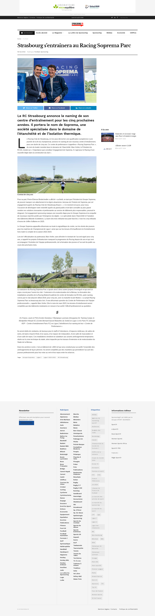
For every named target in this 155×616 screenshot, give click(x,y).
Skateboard (77, 502)
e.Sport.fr (115, 429)
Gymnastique (65, 544)
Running (76, 491)
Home (19, 39)
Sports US (77, 534)
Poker (75, 464)
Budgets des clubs (96, 431)
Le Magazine (57, 33)
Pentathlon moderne (77, 448)
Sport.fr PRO (116, 448)
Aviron (62, 430)
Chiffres (133, 33)
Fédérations (64, 523)
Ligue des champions (96, 527)
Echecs (62, 509)
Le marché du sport (97, 510)
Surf (75, 542)
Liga (98, 514)
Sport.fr (114, 424)
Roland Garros (97, 576)
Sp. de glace (78, 513)
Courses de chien (64, 483)
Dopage (63, 501)
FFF (93, 475)
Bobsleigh (64, 454)
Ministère (76, 419)
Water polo (77, 579)
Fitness (63, 525)
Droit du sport (65, 506)
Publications (78, 470)
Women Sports (97, 594)
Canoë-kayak (65, 471)
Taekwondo (77, 545)
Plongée (76, 461)
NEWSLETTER (26, 423)
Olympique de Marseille (97, 547)
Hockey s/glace (63, 563)
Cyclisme (63, 492)
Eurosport (95, 467)
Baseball (63, 440)
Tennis (75, 551)
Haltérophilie (65, 546)
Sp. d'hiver (77, 510)
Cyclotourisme (65, 495)
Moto (75, 422)
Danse (62, 498)
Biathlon (63, 449)
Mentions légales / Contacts (26, 17)
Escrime (63, 520)
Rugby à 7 (77, 485)
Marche (76, 414)
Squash (76, 537)
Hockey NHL (64, 560)
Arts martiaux (65, 419)
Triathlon (76, 568)
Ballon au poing (63, 437)
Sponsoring (97, 33)
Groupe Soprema (28, 357)
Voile (75, 571)
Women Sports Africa (119, 443)
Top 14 (94, 587)
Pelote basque (78, 444)
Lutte (62, 580)
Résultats (77, 477)
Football (25, 39)
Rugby (75, 482)
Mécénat (95, 539)
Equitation (64, 517)
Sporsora (95, 583)
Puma (94, 573)
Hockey (63, 557)
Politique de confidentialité (45, 17)
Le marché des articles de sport (98, 498)
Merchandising (97, 535)
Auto (62, 425)
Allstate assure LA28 (123, 146)
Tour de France (97, 591)
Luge (62, 577)
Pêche (75, 441)
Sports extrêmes (77, 530)
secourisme (77, 499)
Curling (63, 490)
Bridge (62, 469)
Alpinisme (64, 417)
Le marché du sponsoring (97, 504)
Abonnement (65, 414)
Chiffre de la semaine (96, 453)
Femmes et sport (98, 471)
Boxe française (63, 465)
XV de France (96, 598)
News (75, 428)
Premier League (97, 569)
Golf (61, 541)
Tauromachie (78, 548)
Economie (121, 33)
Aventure (63, 428)
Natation (76, 425)
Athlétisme (64, 422)
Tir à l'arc (77, 561)
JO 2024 (95, 484)
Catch (62, 477)
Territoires (77, 558)
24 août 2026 (121, 139)
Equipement (64, 514)
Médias (109, 33)
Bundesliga (95, 436)
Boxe (62, 461)
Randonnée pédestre (77, 473)
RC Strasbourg (63, 357)
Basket (62, 443)
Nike (93, 542)
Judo (62, 570)
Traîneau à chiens (77, 564)
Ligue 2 (94, 522)
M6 (93, 531)
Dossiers (63, 503)
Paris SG (95, 562)
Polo (75, 467)
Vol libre (76, 573)
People (76, 451)
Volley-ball (77, 576)
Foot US (63, 528)
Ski (74, 504)
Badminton (64, 433)
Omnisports (77, 433)
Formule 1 (63, 538)
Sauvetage (77, 496)
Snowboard (77, 507)
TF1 (102, 583)
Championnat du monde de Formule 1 (97, 446)
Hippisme (63, 555)
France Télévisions (96, 480)
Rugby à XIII (77, 488)
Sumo (75, 540)
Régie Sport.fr (116, 457)
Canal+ (94, 440)
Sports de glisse (77, 526)
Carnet (62, 474)
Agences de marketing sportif (96, 421)
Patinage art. (78, 439)
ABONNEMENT (28, 33)
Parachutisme (78, 436)
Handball (63, 549)
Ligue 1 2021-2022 (50, 357)
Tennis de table (77, 554)
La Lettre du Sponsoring (78, 33)
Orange (94, 558)
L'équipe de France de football (96, 491)
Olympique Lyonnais (95, 553)
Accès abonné (41, 33)
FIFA (99, 475)
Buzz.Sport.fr (116, 434)
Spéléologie (78, 515)
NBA (102, 539)
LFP (93, 514)
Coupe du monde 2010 (98, 459)
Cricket (62, 487)
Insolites (63, 567)
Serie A (94, 580)
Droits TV (95, 464)
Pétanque (77, 454)
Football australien (64, 534)
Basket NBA (64, 446)
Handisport (64, 552)
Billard (62, 451)
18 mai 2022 (21, 52)
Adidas (94, 414)
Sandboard (77, 493)
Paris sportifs (96, 565)
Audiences (95, 426)
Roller (75, 480)
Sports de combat (77, 522)
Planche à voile (77, 458)
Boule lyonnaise (64, 458)
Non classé (77, 430)
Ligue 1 (39, 357)
